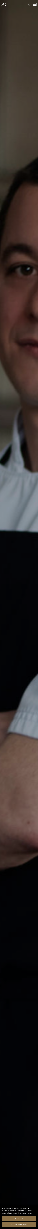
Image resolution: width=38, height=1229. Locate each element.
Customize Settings (19, 1224)
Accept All (19, 1218)
